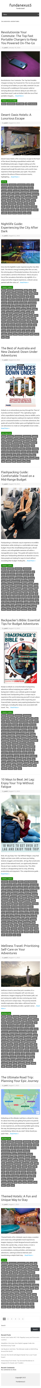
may (20, 315)
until (19, 331)
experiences (34, 191)
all (26, 104)
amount (22, 718)
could (3, 894)
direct (20, 1029)
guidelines (5, 590)
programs (5, 1051)
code (32, 296)
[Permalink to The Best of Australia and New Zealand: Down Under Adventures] (20, 408)
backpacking (11, 575)
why (30, 765)
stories (27, 206)
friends (27, 1157)
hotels (17, 197)
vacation (4, 932)
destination (5, 731)
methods (32, 746)
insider (12, 452)
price (15, 321)
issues (31, 907)
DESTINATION (6, 433)
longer (31, 590)
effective (28, 894)
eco (31, 1029)
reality (4, 756)
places (25, 753)
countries (17, 728)
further (23, 194)
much (31, 913)
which (26, 334)
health (4, 903)
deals (35, 728)
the (3, 210)
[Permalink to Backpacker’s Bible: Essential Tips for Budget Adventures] (20, 684)
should (19, 325)
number (4, 597)
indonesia (23, 743)
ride (3, 325)
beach (4, 1022)
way (3, 461)
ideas (20, 1285)
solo (8, 206)
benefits (26, 575)
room (26, 203)
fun (8, 309)
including (35, 449)
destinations (18, 442)
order (35, 1166)
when (15, 334)
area (3, 293)
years (3, 1185)
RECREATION (6, 1013)
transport (15, 458)
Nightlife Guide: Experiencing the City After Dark (19, 227)
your (29, 213)
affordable (20, 104)
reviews (19, 203)
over (22, 200)
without (24, 609)
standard (26, 1297)
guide (29, 194)
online (28, 750)
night (19, 318)
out (28, 318)
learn (14, 746)
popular (9, 321)
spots (30, 325)
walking (4, 334)
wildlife (4, 213)
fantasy (26, 1279)
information (5, 907)
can (25, 188)
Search (3, 1325)
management (33, 910)
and (28, 185)
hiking (19, 740)
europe (4, 303)
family (4, 194)
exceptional (24, 191)
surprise (9, 328)
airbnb (13, 572)
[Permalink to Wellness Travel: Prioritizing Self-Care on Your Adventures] (20, 988)
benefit (10, 1022)
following (5, 900)
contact (4, 300)
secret (13, 325)
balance (20, 293)
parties (16, 1291)
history (28, 449)
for (13, 194)
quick (15, 600)
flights (4, 737)
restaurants (12, 203)
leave (28, 312)
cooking (9, 728)
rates (11, 1294)
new (14, 318)
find (9, 194)
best (15, 188)
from (17, 194)
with (9, 213)
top (17, 210)
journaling (5, 1041)
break (14, 1269)
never (9, 318)
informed (14, 907)
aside (30, 1019)
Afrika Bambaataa (30, 882)
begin (20, 1144)
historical (35, 194)
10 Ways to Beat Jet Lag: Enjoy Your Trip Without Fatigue (18, 783)
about (4, 104)
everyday (16, 191)
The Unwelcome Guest (30, 925)
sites (3, 206)
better (4, 891)
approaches (34, 885)
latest (22, 312)
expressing (22, 1032)
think (7, 210)
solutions (34, 756)
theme (4, 1300)
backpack (15, 721)
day (8, 894)
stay (21, 206)
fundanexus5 (20, 5)
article (10, 188)
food (36, 584)
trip (8, 331)
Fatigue (24, 897)
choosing (22, 296)
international (23, 907)
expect (10, 584)
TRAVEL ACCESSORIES (9, 100)
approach (9, 439)
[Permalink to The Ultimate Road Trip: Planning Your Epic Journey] (20, 1115)
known (17, 312)
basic (36, 721)
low (11, 315)
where (36, 210)
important (9, 312)
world (20, 213)
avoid (8, 293)
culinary (30, 188)
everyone (5, 1032)
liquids (25, 590)
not (14, 200)
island (18, 452)
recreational (19, 1051)
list (32, 1163)
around (4, 188)
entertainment (33, 300)
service (32, 203)
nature (4, 318)
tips (29, 328)
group (25, 1282)
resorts (4, 203)
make (15, 315)
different (11, 300)
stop (3, 1176)
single (26, 600)
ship (3, 1297)
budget (4, 296)
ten (12, 925)
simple (14, 1297)
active (9, 1016)
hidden (35, 309)
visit (33, 331)
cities (3, 581)
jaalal (6, 47)
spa (12, 206)
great (23, 309)
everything (23, 303)
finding (18, 306)
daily (8, 581)
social (24, 325)
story (8, 1176)
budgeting (19, 578)
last (9, 746)
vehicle (10, 1182)
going (13, 309)
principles (34, 1047)
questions (22, 321)
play (28, 916)
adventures (11, 104)
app (19, 885)
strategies (11, 759)
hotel (12, 197)
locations (28, 197)
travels (32, 603)
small (23, 1054)
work (14, 213)
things (32, 1057)
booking (4, 578)
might (4, 200)
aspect (22, 439)
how (3, 312)
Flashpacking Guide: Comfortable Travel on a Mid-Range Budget (17, 475)
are (32, 185)
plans (29, 597)
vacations (5, 1304)
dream (4, 734)
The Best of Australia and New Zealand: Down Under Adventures (19, 351)
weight (34, 606)
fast (25, 584)
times (3, 928)
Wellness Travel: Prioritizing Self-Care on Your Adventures (20, 949)
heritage (15, 449)
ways (28, 606)
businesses (29, 1022)
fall (19, 897)
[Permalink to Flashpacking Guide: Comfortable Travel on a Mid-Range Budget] (20, 540)
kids (11, 1288)
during (25, 300)
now (18, 200)
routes (16, 756)
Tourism (14, 928)
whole (25, 765)
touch (12, 603)
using (28, 331)
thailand (19, 759)
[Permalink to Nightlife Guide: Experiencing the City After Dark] (20, 264)
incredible (5, 452)
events (4, 191)
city (28, 296)
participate (17, 753)
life (22, 197)
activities (5, 185)
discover (19, 300)
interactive (5, 1288)
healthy (10, 903)
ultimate (23, 210)
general (29, 1035)
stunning (34, 206)
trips (24, 1179)
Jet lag (4, 910)
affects (20, 882)
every (9, 191)
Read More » (19, 96)
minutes (9, 1044)
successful (23, 1176)
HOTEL (4, 181)
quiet (28, 321)
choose (14, 296)
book (20, 188)
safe (7, 325)
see (15, 455)
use (23, 331)
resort (33, 200)
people (33, 318)
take (15, 328)
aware (14, 293)
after (25, 290)
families (13, 1279)
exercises (13, 897)
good (18, 309)
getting (19, 587)
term (16, 925)
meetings (9, 913)
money (15, 593)
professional (6, 919)
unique (30, 210)
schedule (33, 919)
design (16, 1272)
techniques (5, 925)
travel (4, 331)
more (9, 200)
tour (8, 458)
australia (28, 439)
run (23, 919)
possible (4, 600)
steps (3, 328)
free (27, 306)
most (36, 315)
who (14, 609)
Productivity (32, 104)
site (19, 455)
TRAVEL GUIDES (7, 287)
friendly (32, 306)
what (10, 334)
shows (4, 922)
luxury (35, 197)
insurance (31, 743)
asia (3, 721)
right (20, 600)
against (35, 436)
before (4, 725)
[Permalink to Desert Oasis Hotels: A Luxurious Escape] (20, 156)
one (10, 597)
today (13, 210)
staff (16, 206)
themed (10, 1300)
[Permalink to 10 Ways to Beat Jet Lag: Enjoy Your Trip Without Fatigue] (20, 853)
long (20, 910)
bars (26, 293)
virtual (12, 1304)
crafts (27, 1026)
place (28, 200)
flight (30, 897)
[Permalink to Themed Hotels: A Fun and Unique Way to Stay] (20, 1234)
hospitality (5, 197)
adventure (12, 185)
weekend (21, 1063)
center (30, 1269)
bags (31, 721)
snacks (10, 922)
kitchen (4, 746)
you (25, 213)
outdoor (35, 452)
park (3, 455)
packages (9, 1291)
